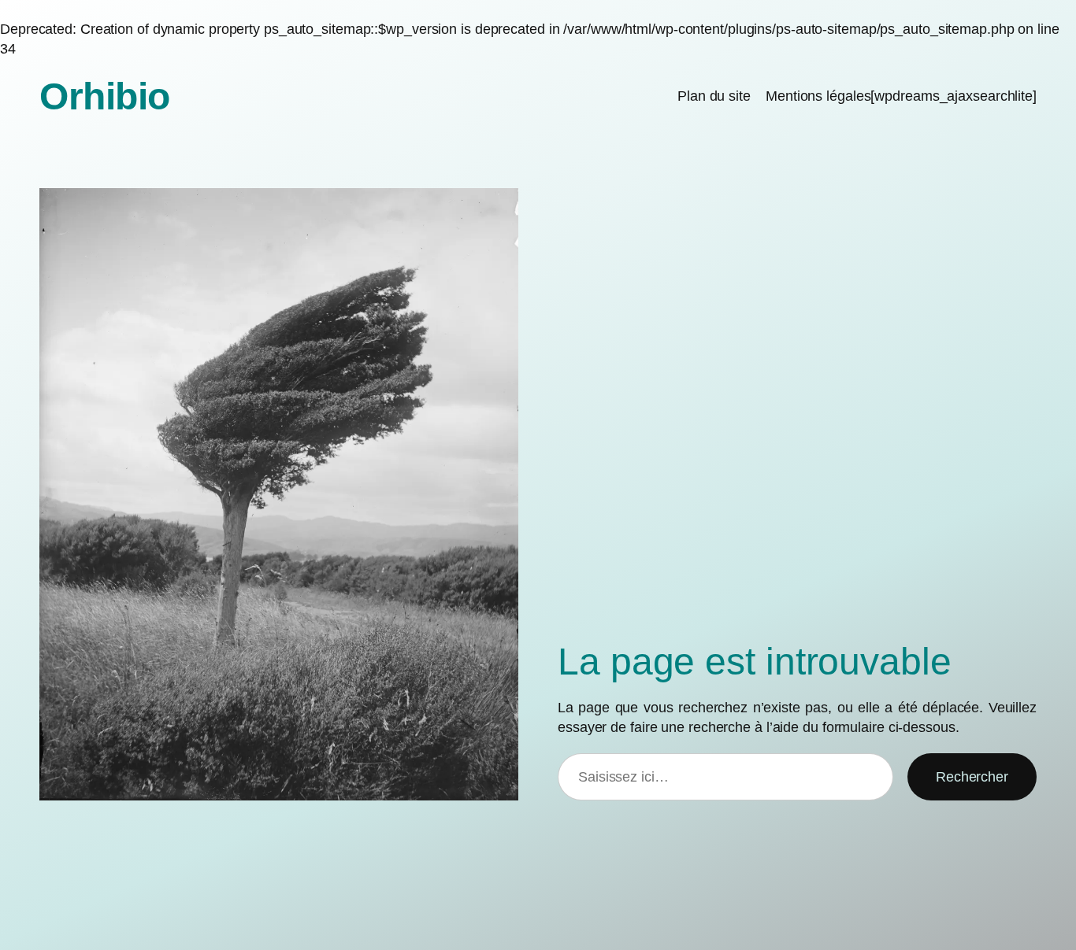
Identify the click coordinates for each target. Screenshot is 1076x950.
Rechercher (972, 777)
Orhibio (104, 96)
